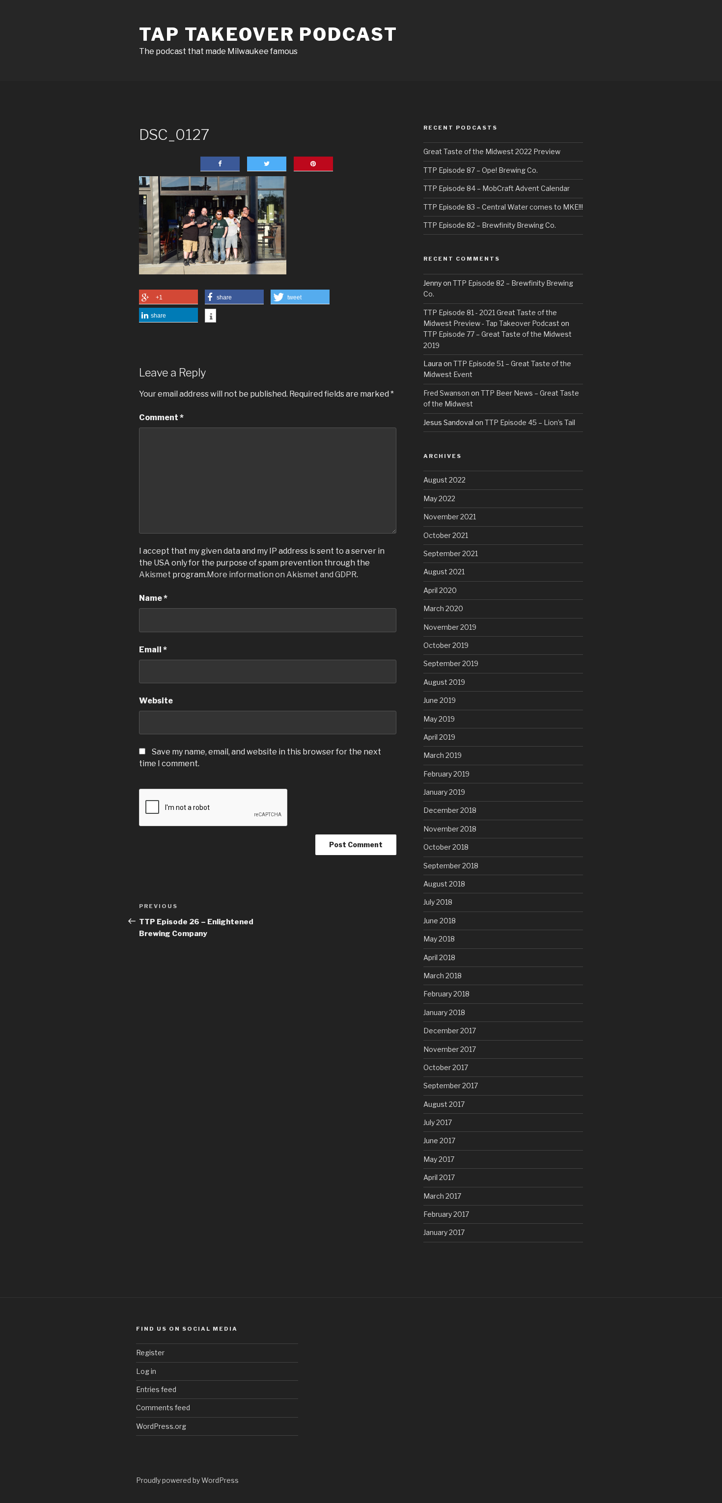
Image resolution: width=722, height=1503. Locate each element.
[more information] (210, 316)
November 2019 (449, 627)
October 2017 (445, 1067)
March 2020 (443, 608)
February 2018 (446, 994)
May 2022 (439, 498)
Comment (161, 417)
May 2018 (439, 939)
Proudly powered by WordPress (187, 1480)
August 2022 (444, 480)
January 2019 (444, 792)
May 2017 (438, 1159)
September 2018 (450, 865)
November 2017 (449, 1049)
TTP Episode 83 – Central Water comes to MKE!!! (503, 207)
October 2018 (446, 847)
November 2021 (449, 516)
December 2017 (449, 1030)
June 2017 (439, 1140)
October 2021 (445, 535)
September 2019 (450, 663)
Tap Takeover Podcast (268, 34)
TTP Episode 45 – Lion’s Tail (530, 422)
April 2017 (439, 1177)
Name (153, 598)
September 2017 (450, 1085)
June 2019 (439, 700)
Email (153, 649)
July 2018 (437, 902)
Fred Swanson (446, 393)
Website (156, 700)
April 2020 (440, 590)
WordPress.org (161, 1426)
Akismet (155, 574)
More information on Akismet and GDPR (282, 574)
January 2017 (444, 1232)
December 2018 (449, 810)
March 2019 (442, 755)
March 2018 (442, 975)
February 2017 (446, 1214)
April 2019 (439, 737)
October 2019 (446, 645)
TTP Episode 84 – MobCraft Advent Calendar (496, 188)
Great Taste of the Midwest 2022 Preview (491, 151)
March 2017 (442, 1196)
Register (150, 1352)
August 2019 (444, 682)
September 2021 (450, 553)
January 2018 (444, 1012)
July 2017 (437, 1122)
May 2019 (439, 719)
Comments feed (163, 1407)
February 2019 (446, 774)
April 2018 (439, 957)
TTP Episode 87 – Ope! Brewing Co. (480, 170)
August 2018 (444, 884)
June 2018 (439, 920)
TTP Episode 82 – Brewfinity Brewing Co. (489, 225)
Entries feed (156, 1389)
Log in (146, 1371)
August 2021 (444, 571)
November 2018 (449, 829)
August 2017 (444, 1104)
